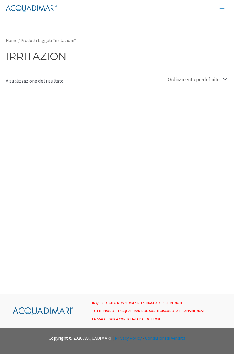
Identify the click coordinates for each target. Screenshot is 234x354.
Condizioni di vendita (165, 338)
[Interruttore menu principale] (222, 8)
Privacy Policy (128, 338)
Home (11, 40)
